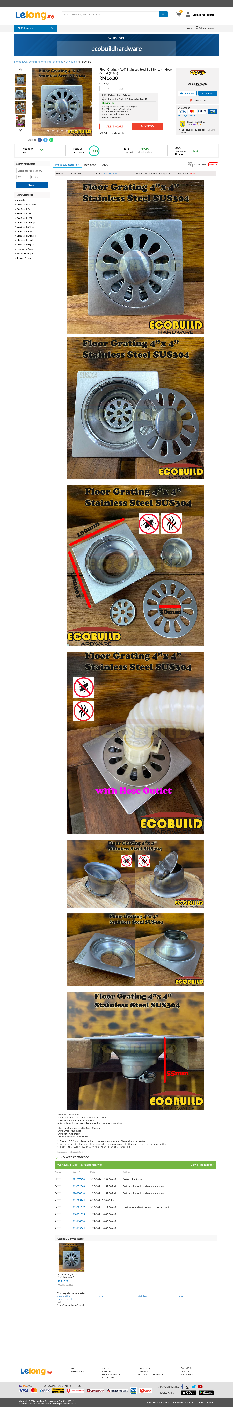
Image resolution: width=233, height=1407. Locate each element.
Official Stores (206, 27)
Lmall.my (186, 1371)
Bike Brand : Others (25, 227)
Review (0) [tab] (90, 164)
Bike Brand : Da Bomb (26, 204)
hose (180, 1296)
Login (196, 14)
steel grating (63, 1296)
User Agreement (111, 1374)
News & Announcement (150, 1374)
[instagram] (187, 1387)
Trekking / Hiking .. (25, 258)
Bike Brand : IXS (24, 213)
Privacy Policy (110, 1377)
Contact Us (144, 1368)
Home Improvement (51, 61)
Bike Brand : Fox (24, 209)
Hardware (85, 61)
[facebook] (182, 1387)
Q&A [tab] (105, 164)
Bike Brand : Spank (25, 240)
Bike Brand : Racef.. (25, 231)
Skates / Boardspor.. (25, 253)
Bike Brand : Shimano (26, 235)
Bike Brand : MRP (24, 218)
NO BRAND (110, 173)
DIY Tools (71, 61)
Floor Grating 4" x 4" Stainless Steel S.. (68, 1276)
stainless (142, 1296)
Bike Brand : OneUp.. (26, 222)
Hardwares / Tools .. (25, 249)
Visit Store (207, 93)
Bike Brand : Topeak (25, 244)
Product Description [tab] (67, 164)
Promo (189, 27)
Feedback (143, 1371)
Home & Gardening (25, 61)
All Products (21, 200)
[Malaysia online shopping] (36, 16)
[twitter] (194, 1387)
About (105, 1368)
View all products (145, 152)
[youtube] (200, 1387)
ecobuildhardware (197, 83)
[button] (20, 70)
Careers (106, 1371)
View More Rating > (202, 1164)
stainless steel (64, 1299)
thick (100, 1296)
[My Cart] (178, 14)
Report (212, 164)
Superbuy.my (188, 1374)
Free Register (207, 14)
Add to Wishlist (66, 1285)
